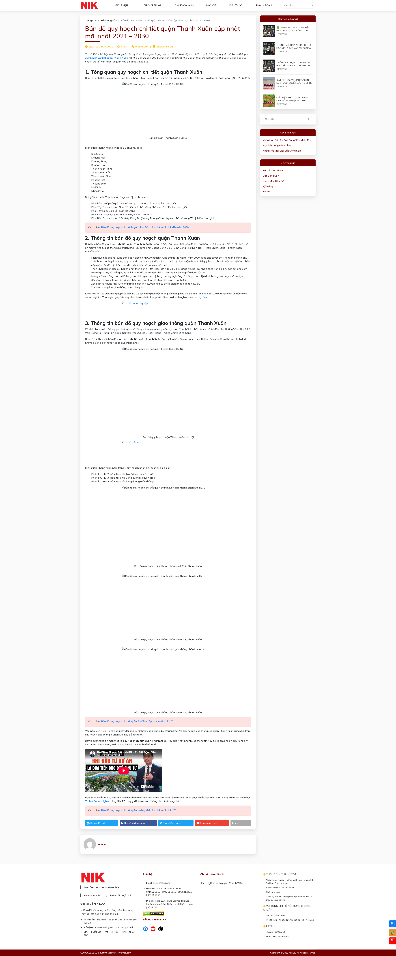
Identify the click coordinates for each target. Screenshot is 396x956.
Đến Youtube (392, 940)
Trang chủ (91, 20)
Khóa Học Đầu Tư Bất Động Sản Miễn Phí (287, 140)
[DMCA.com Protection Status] (153, 913)
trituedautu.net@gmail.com (117, 952)
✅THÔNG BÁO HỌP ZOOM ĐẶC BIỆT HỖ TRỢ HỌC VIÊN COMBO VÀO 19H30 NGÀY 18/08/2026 (293, 29)
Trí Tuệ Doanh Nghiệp (97, 801)
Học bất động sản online (277, 145)
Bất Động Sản (109, 20)
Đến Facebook (392, 923)
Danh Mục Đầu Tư (273, 180)
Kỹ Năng (268, 186)
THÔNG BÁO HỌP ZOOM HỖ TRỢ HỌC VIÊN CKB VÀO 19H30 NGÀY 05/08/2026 (293, 64)
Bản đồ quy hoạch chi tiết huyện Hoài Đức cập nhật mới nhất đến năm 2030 (145, 227)
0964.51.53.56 (90, 952)
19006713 (280, 931)
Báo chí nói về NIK (273, 170)
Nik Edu (293, 952)
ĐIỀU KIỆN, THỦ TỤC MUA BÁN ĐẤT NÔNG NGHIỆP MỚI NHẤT (292, 99)
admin (102, 844)
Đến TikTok (392, 932)
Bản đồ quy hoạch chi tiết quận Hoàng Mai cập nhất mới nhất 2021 (139, 810)
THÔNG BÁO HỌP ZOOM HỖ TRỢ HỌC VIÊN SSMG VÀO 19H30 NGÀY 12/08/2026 (294, 47)
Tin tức (267, 191)
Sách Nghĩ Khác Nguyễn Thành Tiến (221, 883)
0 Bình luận (141, 46)
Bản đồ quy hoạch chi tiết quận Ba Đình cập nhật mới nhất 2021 (138, 721)
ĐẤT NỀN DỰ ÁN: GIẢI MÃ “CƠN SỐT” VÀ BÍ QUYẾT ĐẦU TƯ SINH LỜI (293, 82)
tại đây (203, 297)
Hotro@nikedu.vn (281, 936)
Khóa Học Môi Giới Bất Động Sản (282, 150)
